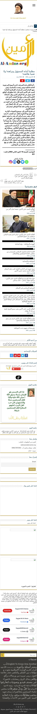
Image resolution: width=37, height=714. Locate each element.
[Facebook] (14, 162)
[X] (18, 162)
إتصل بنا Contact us (11, 667)
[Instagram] (10, 162)
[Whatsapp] (26, 162)
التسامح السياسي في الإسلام (25, 288)
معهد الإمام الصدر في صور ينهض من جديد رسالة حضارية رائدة (14, 181)
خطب (9, 672)
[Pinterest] (19, 355)
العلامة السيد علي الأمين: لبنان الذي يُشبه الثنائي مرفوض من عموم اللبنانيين (19, 235)
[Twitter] (22, 355)
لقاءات (33, 685)
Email (34, 461)
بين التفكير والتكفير (20, 672)
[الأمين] (18, 8)
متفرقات (12, 688)
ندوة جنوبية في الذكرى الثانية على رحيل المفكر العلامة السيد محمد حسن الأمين (19, 270)
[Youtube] (15, 355)
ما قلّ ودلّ (24, 688)
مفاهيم (27, 29)
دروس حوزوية (25, 676)
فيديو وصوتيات (17, 682)
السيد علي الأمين (28, 168)
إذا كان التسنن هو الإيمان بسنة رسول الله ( (21, 26)
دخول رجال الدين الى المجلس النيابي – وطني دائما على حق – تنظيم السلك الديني (23, 175)
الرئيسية (33, 29)
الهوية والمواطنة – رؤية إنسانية (25, 244)
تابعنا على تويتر (32, 520)
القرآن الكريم (31, 670)
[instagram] (11, 355)
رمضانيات (15, 679)
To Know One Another (26, 664)
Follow (6, 620)
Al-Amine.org (20, 704)
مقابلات (25, 694)
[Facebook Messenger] (22, 162)
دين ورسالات (14, 675)
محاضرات (17, 691)
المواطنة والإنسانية (29, 261)
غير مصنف (31, 682)
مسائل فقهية (7, 692)
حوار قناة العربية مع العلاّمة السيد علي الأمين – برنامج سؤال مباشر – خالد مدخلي (20, 279)
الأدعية (3, 667)
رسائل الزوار (25, 679)
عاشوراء (7, 679)
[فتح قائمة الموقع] (34, 5)
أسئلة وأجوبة (24, 666)
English (11, 664)
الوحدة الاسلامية (18, 669)
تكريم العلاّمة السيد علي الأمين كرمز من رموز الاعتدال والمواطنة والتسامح (20, 319)
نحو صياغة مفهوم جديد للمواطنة (24, 328)
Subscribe (7, 610)
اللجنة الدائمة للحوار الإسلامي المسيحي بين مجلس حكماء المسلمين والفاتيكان (21, 252)
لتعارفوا (4, 682)
